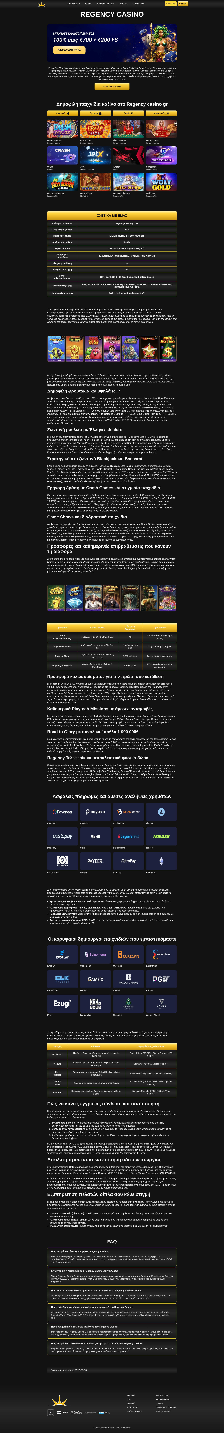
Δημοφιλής (61, 113)
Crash (126, 113)
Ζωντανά (94, 113)
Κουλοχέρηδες (159, 113)
